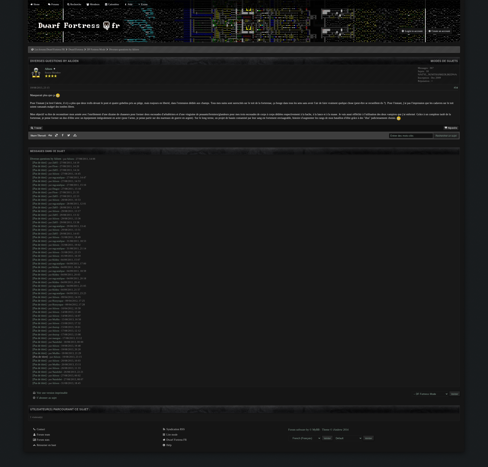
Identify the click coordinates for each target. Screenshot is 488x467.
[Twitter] (69, 135)
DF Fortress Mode (96, 49)
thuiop (55, 327)
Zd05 (55, 162)
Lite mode (171, 434)
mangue (56, 338)
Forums (55, 4)
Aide (129, 4)
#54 (456, 87)
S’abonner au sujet (47, 397)
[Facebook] (63, 135)
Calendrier (113, 4)
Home (36, 4)
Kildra (55, 259)
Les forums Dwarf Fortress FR (50, 49)
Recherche (75, 4)
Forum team (43, 434)
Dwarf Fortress (76, 49)
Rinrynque (57, 300)
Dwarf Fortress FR (176, 439)
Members (94, 4)
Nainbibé (57, 342)
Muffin (56, 319)
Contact (40, 429)
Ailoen (48, 69)
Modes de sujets (444, 61)
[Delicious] (57, 135)
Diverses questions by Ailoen (45, 158)
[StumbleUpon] (75, 135)
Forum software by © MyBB (304, 429)
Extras (144, 4)
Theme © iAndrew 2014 (335, 429)
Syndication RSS (175, 429)
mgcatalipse (58, 177)
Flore (55, 166)
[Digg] (50, 135)
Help (169, 445)
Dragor (55, 188)
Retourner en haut (46, 445)
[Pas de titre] (40, 162)
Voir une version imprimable (52, 392)
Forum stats (42, 439)
